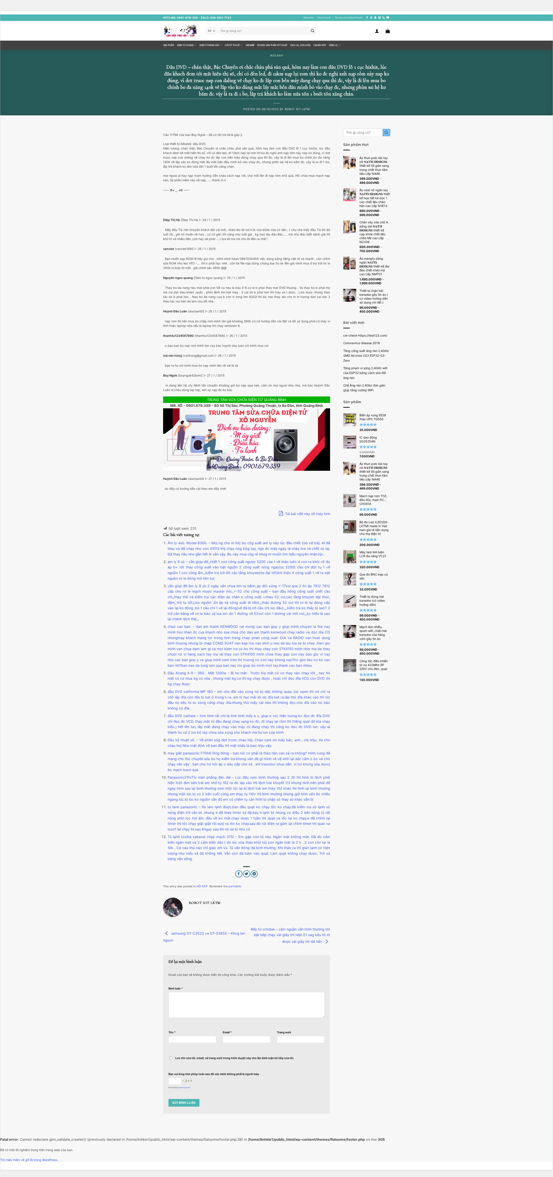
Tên (172, 1032)
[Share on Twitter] (246, 874)
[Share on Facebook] (238, 874)
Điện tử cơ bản (185, 45)
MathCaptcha (184, 1087)
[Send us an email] (379, 17)
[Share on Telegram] (254, 874)
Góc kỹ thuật (324, 17)
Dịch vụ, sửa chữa (300, 45)
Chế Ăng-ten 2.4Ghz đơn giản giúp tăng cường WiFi (364, 387)
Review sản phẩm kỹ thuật (349, 17)
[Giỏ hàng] (388, 31)
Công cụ (333, 45)
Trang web (284, 1032)
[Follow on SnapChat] (375, 17)
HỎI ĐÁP (250, 45)
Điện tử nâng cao (209, 45)
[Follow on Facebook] (367, 17)
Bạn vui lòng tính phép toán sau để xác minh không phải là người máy (213, 1074)
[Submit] (312, 30)
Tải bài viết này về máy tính (307, 514)
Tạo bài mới (319, 45)
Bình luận (175, 988)
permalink (235, 886)
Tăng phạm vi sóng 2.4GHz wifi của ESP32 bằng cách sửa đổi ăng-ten (365, 373)
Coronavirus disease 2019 (361, 343)
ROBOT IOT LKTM (297, 109)
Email (227, 1032)
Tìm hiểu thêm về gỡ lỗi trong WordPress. (29, 1160)
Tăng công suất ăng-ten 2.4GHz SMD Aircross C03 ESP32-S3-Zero (366, 355)
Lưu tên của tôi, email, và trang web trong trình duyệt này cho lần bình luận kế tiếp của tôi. (234, 1058)
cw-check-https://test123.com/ (365, 335)
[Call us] (383, 17)
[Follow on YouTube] (387, 17)
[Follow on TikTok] (371, 17)
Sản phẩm (308, 17)
